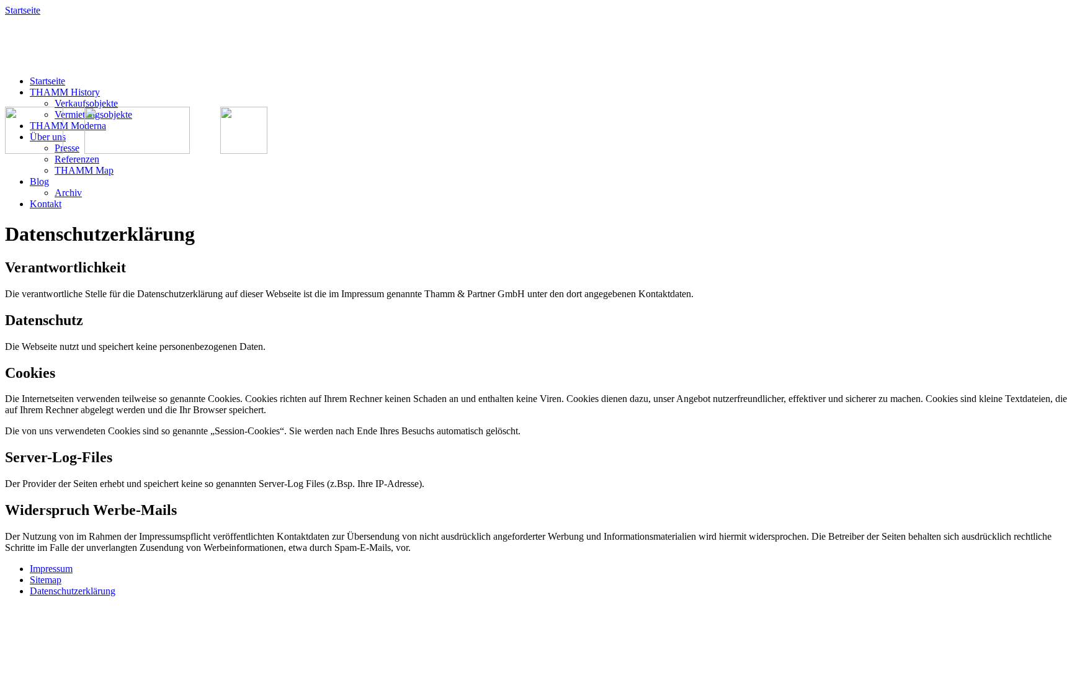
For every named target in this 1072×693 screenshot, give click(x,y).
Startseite (22, 10)
